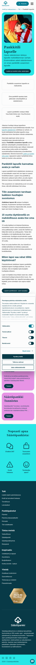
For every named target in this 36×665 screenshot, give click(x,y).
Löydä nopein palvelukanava (11, 495)
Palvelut (4, 514)
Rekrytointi (5, 544)
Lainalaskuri (6, 505)
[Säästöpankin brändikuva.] (3, 658)
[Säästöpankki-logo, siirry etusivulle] (5, 3)
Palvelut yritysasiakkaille (10, 518)
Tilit (19, 9)
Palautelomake (7, 583)
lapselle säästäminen (9, 130)
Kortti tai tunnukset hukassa (11, 498)
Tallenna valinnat (18, 362)
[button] (32, 661)
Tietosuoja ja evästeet (9, 580)
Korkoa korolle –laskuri (9, 564)
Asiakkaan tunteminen (9, 573)
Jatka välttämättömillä (18, 367)
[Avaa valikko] (32, 4)
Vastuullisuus (6, 534)
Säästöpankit (6, 537)
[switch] (31, 331)
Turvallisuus (6, 501)
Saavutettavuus (7, 576)
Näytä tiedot (26, 351)
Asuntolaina (6, 557)
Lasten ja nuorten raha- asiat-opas (17, 71)
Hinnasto (5, 521)
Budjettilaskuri (6, 560)
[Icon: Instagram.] (10, 658)
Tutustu (8, 386)
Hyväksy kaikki (18, 356)
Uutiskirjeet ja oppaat (9, 553)
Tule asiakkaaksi (7, 524)
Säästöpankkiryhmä (8, 541)
